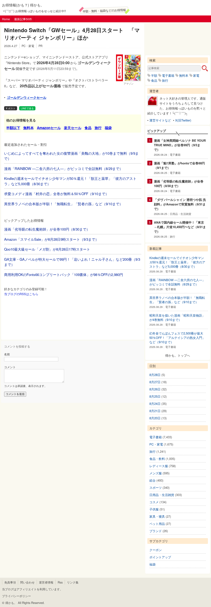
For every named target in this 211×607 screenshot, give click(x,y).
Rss (60, 582)
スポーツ (155, 487)
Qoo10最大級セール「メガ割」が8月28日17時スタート (47, 249)
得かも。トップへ (177, 355)
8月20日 (155, 418)
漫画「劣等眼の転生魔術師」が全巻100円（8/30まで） (47, 229)
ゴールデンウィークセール (26, 97)
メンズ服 (155, 473)
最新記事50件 (23, 19)
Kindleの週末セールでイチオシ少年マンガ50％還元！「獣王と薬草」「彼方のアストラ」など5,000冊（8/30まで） (177, 262)
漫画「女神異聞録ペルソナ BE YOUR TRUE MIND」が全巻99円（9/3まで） (180, 145)
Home (6, 19)
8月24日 (155, 403)
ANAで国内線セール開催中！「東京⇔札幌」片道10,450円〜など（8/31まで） (180, 227)
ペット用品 (157, 523)
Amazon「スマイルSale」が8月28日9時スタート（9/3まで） (51, 239)
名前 (7, 354)
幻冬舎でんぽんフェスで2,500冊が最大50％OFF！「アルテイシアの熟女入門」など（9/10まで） (177, 337)
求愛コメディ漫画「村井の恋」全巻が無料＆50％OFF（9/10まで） (56, 193)
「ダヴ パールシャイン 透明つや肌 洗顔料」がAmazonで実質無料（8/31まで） (180, 204)
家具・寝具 (157, 516)
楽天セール (72, 127)
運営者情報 (46, 582)
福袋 (108, 127)
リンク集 (73, 582)
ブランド (155, 531)
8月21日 (155, 411)
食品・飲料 (157, 458)
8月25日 (155, 396)
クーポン (155, 550)
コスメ (154, 502)
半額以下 (13, 127)
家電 (196, 75)
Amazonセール (49, 127)
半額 (154, 75)
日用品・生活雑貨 (180, 214)
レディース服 (158, 466)
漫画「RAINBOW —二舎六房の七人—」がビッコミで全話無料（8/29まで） (63, 168)
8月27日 (155, 382)
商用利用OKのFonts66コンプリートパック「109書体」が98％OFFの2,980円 (63, 274)
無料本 (28, 127)
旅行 (98, 127)
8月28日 (155, 374)
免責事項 (10, 582)
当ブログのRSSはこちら (21, 294)
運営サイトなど (160, 120)
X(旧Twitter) (183, 120)
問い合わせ (27, 582)
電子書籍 (168, 75)
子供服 (154, 509)
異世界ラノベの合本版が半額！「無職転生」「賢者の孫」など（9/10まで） (63, 203)
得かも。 (11, 602)
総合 (152, 480)
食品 (87, 127)
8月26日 (155, 389)
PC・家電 (28, 46)
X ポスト (10, 108)
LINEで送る (27, 108)
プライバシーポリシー (16, 596)
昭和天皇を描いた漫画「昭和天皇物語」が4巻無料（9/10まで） (177, 317)
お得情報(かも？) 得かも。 (23, 4)
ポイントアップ (160, 557)
